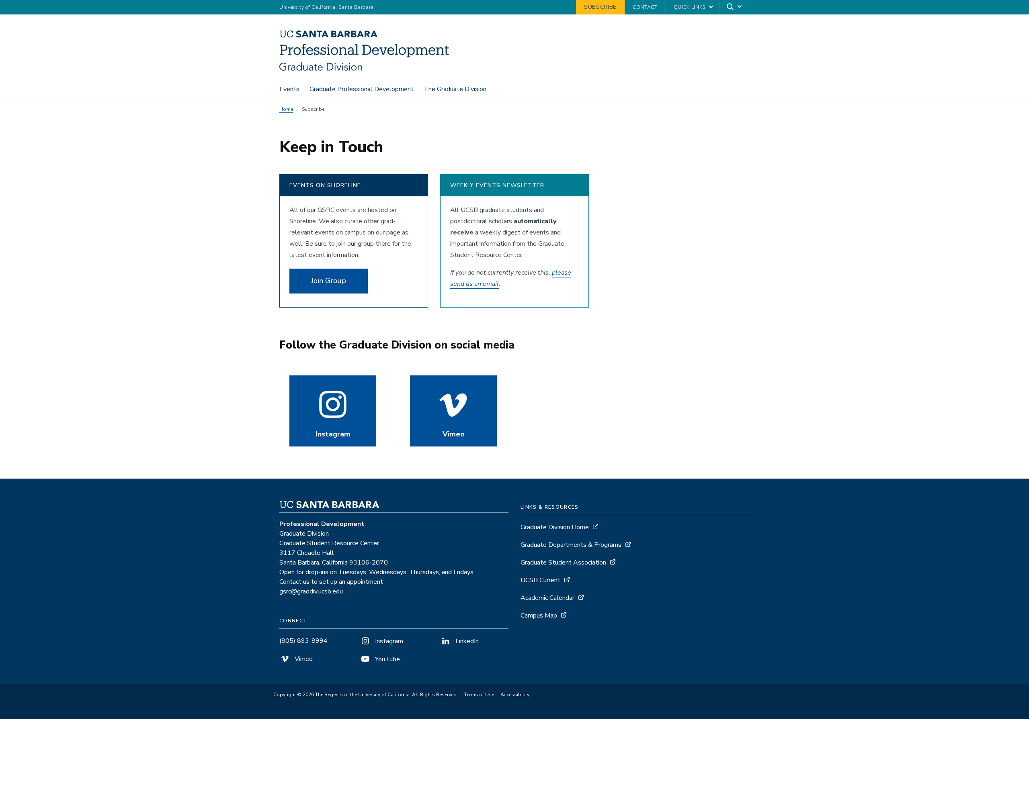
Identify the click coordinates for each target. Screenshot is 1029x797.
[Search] (735, 7)
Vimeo (303, 658)
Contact (645, 7)
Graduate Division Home (555, 527)
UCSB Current (540, 580)
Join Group (328, 280)
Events (289, 89)
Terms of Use (479, 694)
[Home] (367, 68)
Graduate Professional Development (362, 89)
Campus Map (539, 615)
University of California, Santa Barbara (326, 7)
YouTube (386, 659)
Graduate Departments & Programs (571, 544)
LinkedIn (466, 641)
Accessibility (514, 694)
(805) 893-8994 (303, 640)
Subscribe (600, 7)
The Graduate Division (455, 89)
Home (286, 109)
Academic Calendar (547, 597)
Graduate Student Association (563, 562)
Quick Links (689, 7)
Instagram (388, 641)
